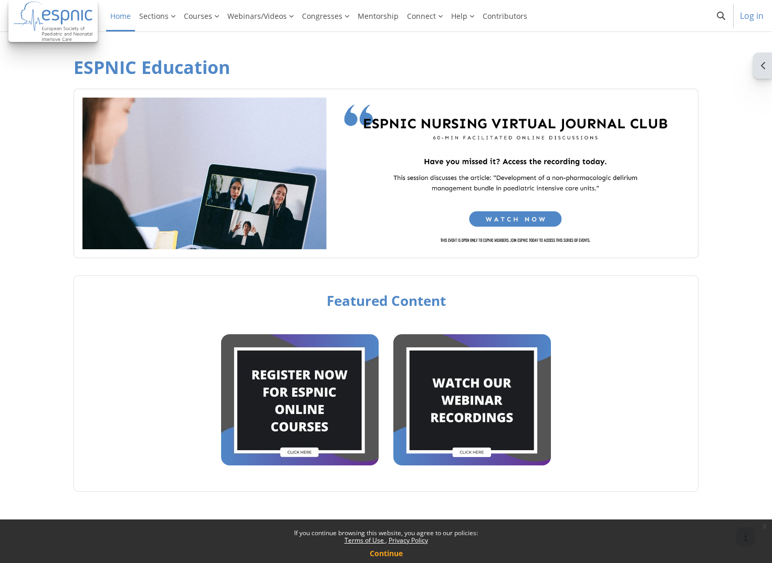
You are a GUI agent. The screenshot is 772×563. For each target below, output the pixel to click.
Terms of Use (365, 540)
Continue (386, 553)
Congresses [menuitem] (322, 16)
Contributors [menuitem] (505, 16)
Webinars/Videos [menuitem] (257, 16)
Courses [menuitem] (198, 16)
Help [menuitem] (459, 16)
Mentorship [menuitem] (378, 16)
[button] (721, 15)
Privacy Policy (408, 540)
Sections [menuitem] (154, 16)
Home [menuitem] (120, 16)
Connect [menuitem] (421, 16)
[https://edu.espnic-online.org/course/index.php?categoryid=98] (300, 459)
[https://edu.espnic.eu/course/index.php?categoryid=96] (472, 459)
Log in (752, 16)
